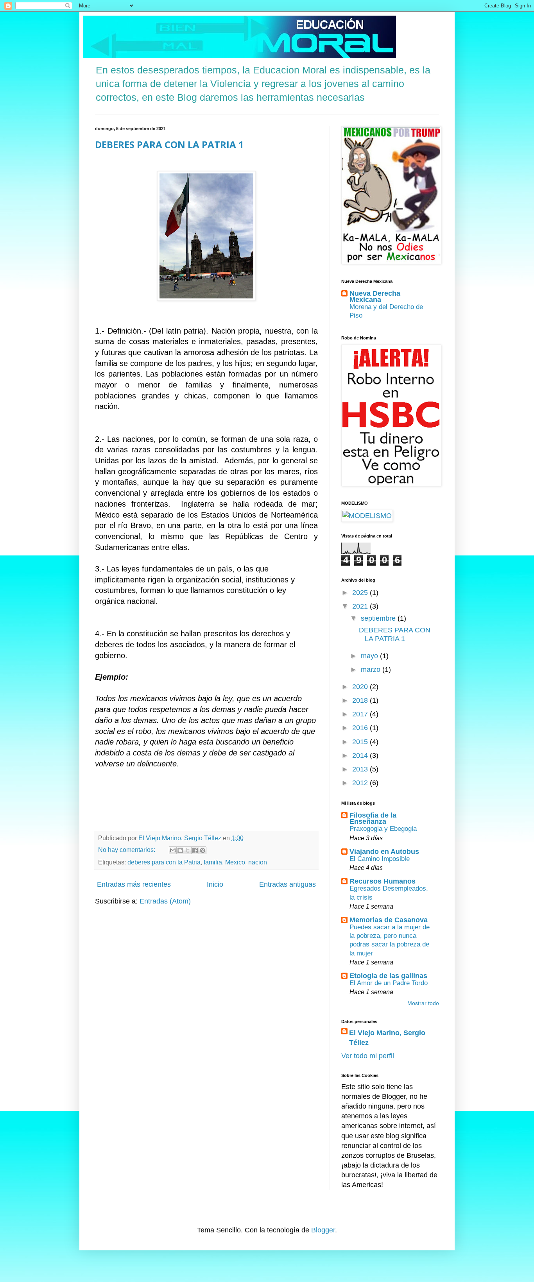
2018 (361, 700)
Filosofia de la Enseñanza (372, 818)
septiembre (379, 618)
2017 (361, 714)
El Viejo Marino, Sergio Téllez (387, 1037)
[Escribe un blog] (180, 850)
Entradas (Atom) (165, 901)
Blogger (323, 1230)
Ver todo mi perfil (367, 1056)
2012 (361, 783)
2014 (361, 755)
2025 (361, 592)
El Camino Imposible (379, 858)
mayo (370, 656)
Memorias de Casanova (388, 920)
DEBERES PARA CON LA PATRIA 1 (169, 144)
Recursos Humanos (382, 881)
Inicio (215, 884)
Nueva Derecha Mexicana (374, 296)
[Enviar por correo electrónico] (173, 850)
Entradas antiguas (287, 884)
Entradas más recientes (134, 884)
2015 (361, 742)
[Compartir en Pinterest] (202, 850)
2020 (361, 687)
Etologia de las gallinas (388, 976)
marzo (371, 669)
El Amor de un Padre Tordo (388, 983)
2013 (361, 769)
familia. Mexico (224, 862)
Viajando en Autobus (384, 851)
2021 (361, 606)
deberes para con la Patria (164, 862)
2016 (361, 728)
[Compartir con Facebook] (195, 850)
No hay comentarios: (127, 849)
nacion (257, 862)
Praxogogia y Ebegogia (383, 828)
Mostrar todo (423, 1003)
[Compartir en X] (188, 850)
